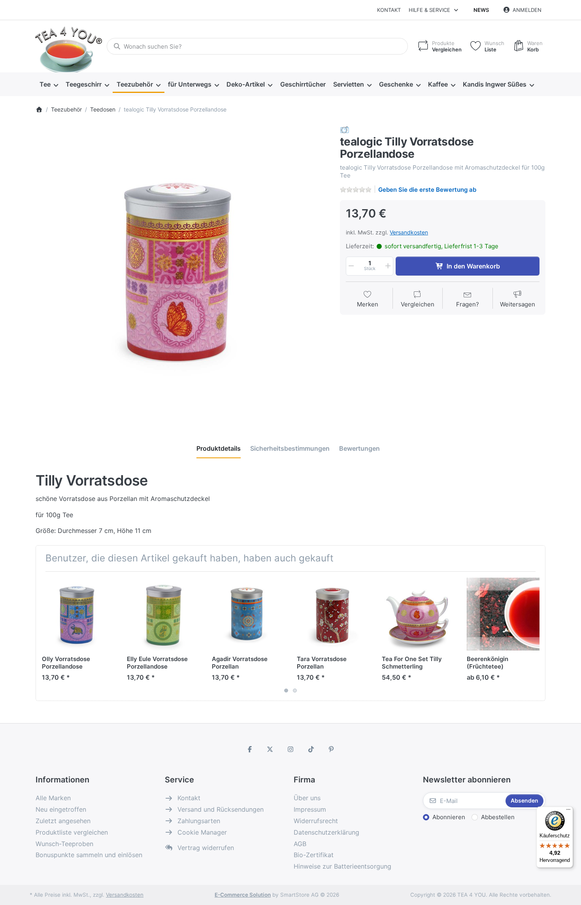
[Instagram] (290, 749)
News (481, 10)
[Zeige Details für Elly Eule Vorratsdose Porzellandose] (163, 614)
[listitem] (182, 271)
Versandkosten (409, 232)
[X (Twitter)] (270, 749)
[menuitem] (49, 85)
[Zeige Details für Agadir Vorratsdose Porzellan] (248, 614)
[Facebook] (249, 749)
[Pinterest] (331, 749)
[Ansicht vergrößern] (182, 271)
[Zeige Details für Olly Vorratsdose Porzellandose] (78, 614)
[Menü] (568, 811)
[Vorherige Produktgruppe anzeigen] (44, 636)
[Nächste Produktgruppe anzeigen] (536, 636)
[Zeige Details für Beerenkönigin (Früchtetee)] (503, 614)
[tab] (218, 448)
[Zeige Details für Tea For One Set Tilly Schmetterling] (418, 614)
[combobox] (257, 46)
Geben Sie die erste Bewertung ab (427, 189)
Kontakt (389, 10)
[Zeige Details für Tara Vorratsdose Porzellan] (333, 614)
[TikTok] (311, 749)
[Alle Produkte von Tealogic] (344, 129)
